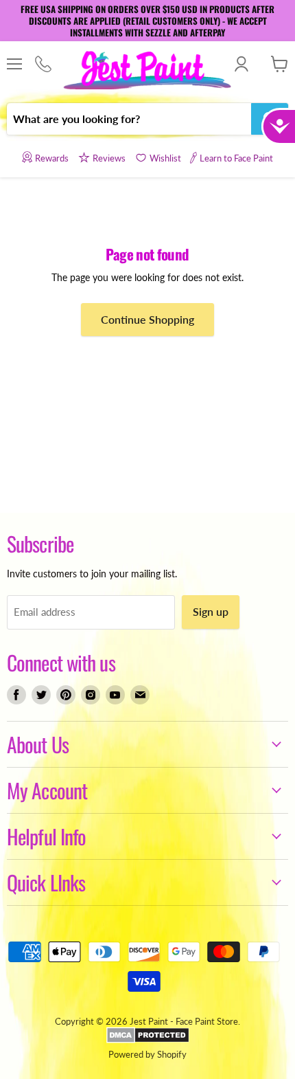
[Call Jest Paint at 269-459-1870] (42, 64)
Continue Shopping (147, 319)
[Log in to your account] (241, 64)
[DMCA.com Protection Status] (147, 1039)
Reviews (109, 158)
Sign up (210, 611)
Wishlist (165, 158)
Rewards (52, 158)
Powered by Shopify (147, 1054)
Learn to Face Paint (236, 158)
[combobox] (129, 119)
